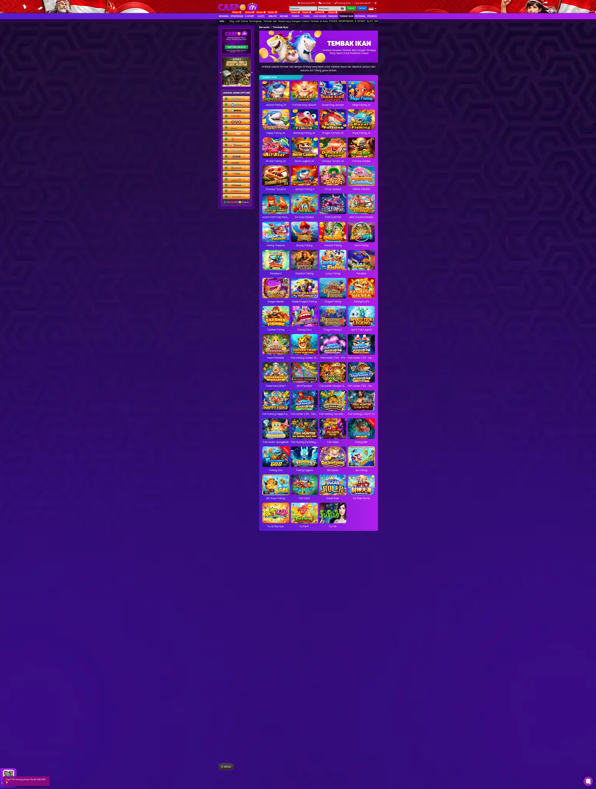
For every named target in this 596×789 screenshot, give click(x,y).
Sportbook (236, 16)
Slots (261, 16)
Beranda (224, 16)
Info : (223, 21)
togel (306, 16)
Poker (295, 16)
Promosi (372, 16)
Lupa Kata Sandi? (363, 3)
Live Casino (319, 16)
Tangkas (333, 16)
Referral (360, 16)
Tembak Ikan (346, 16)
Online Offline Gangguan (237, 202)
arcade (284, 16)
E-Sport (249, 16)
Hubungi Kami (344, 3)
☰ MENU (226, 766)
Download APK (307, 3)
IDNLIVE (273, 16)
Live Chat (326, 3)
